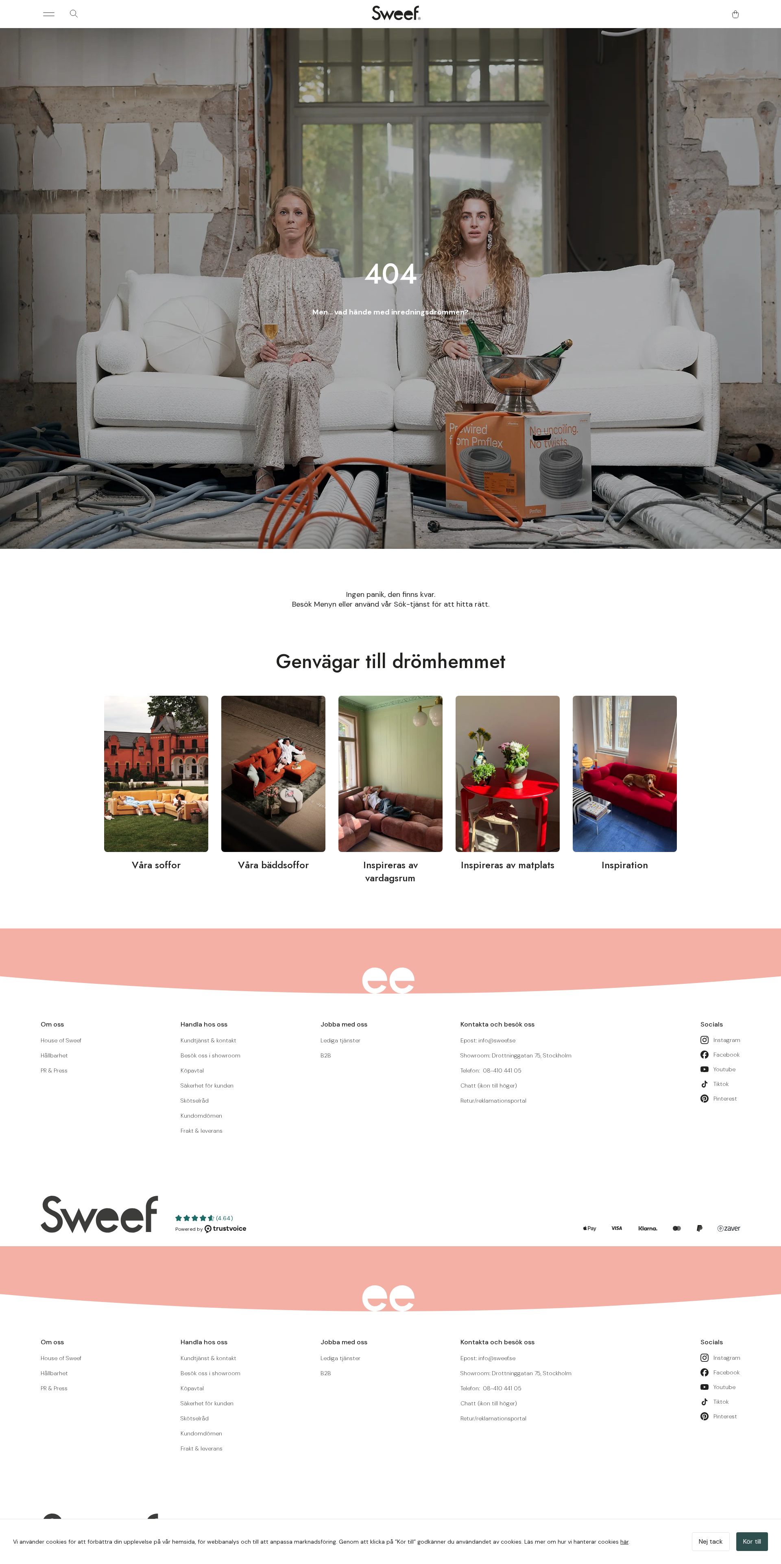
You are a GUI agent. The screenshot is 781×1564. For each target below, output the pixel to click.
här (624, 1541)
